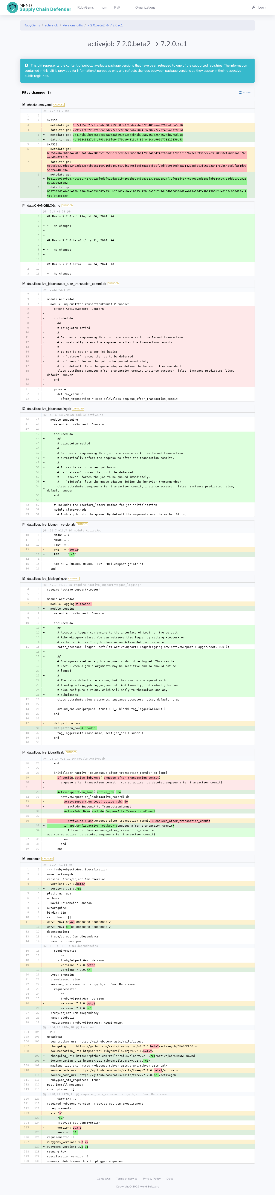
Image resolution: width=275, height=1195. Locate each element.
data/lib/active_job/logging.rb (47, 578)
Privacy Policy (152, 1179)
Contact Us (104, 1179)
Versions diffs (73, 25)
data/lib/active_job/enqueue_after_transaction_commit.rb (66, 283)
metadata (33, 858)
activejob (51, 25)
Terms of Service (127, 1179)
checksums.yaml (39, 104)
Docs (170, 1179)
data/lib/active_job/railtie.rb (45, 752)
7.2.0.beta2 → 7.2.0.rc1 (105, 25)
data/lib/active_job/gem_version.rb (51, 524)
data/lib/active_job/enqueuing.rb (49, 408)
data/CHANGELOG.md (43, 205)
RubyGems (32, 25)
